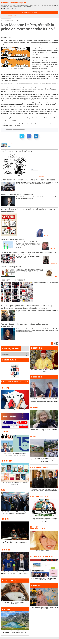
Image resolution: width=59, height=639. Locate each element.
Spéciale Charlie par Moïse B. (13, 267)
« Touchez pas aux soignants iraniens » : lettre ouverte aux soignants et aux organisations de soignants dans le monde (44, 520)
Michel (11, 144)
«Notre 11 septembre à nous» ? (14, 240)
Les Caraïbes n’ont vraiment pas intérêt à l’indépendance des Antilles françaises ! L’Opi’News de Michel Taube (44, 460)
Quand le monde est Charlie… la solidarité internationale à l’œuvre (28, 253)
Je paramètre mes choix (12, 15)
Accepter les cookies (29, 12)
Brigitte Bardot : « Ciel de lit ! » (44, 550)
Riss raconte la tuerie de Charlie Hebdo (17, 195)
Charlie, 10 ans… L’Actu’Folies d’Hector (16, 151)
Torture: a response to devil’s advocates (15, 129)
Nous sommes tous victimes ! (13, 280)
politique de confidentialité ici (8, 8)
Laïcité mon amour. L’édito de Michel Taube (15, 409)
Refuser (3, 15)
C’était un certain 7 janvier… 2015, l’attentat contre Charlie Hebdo (28, 180)
